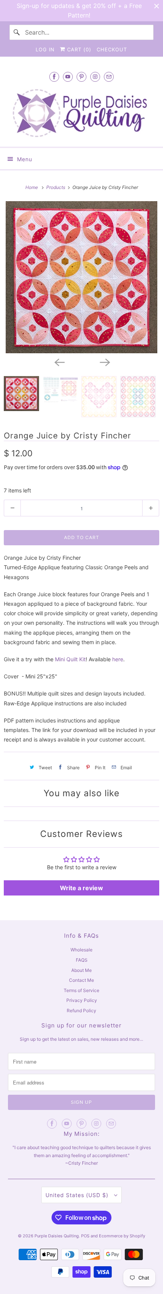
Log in (45, 49)
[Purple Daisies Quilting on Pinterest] (81, 76)
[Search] (17, 32)
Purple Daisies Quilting (56, 1235)
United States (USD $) (77, 1195)
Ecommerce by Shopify (122, 1235)
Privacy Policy (81, 1000)
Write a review (81, 888)
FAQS (82, 960)
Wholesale (81, 950)
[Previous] (58, 361)
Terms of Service (81, 990)
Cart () (78, 49)
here (117, 659)
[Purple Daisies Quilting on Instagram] (95, 76)
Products (56, 187)
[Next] (104, 361)
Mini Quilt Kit (70, 659)
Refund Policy (81, 1010)
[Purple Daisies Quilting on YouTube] (68, 76)
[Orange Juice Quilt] (81, 277)
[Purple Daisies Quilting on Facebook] (54, 76)
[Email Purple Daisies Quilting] (109, 76)
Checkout (112, 49)
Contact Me (81, 980)
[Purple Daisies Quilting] (81, 113)
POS (85, 1235)
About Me (81, 970)
